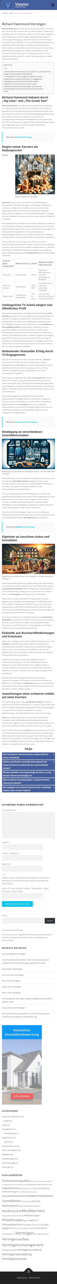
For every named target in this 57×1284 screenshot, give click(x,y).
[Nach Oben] (28, 1271)
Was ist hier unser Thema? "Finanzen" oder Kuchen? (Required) (25, 889)
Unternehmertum (8, 1234)
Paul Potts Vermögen (11, 980)
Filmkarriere (41, 1184)
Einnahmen (34, 1181)
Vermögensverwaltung (17, 1254)
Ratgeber (6, 1154)
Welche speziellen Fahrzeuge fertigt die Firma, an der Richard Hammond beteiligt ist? (27, 774)
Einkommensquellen (16, 1181)
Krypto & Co (7, 1137)
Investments (26, 1201)
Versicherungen (9, 1163)
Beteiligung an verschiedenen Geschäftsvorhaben (22, 81)
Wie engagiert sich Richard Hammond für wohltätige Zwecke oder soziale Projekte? (27, 789)
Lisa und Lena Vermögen (13, 975)
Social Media (26, 1224)
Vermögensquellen (9, 1250)
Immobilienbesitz (11, 1196)
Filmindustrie (31, 1184)
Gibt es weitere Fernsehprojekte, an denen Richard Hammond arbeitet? (26, 781)
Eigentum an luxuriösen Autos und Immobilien (21, 84)
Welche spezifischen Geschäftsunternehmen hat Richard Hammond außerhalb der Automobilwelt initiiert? (25, 764)
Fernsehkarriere (19, 1185)
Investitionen (11, 1201)
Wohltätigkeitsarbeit (14, 1259)
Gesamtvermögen (30, 1188)
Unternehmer (41, 1228)
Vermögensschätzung (29, 1249)
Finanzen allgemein (10, 1116)
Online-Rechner (9, 1146)
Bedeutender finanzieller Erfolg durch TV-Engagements (23, 79)
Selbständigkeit (9, 1158)
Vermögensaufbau (15, 1239)
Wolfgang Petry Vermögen (25, 527)
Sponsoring (31, 1228)
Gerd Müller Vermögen (12, 969)
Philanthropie (12, 1220)
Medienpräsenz (10, 1205)
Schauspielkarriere (11, 1224)
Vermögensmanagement (22, 1244)
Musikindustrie (11, 1211)
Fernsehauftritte (7, 1185)
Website (6, 864)
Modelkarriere (35, 1206)
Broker (7, 1121)
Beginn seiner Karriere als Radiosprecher (18, 74)
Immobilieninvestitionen (37, 1196)
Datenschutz (34, 1277)
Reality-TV (33, 1220)
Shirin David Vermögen (23, 137)
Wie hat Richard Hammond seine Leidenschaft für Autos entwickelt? (25, 756)
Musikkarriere (33, 1210)
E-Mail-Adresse (11, 853)
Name (5, 842)
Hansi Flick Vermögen (11, 992)
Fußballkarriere (10, 1188)
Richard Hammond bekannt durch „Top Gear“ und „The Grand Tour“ (28, 72)
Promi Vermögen (9, 1150)
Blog (11, 13)
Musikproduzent (7, 1216)
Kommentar (9, 810)
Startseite (5, 13)
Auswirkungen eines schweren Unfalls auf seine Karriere (24, 89)
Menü (52, 5)
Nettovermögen (32, 1215)
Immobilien (7, 1129)
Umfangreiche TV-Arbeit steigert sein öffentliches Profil (23, 76)
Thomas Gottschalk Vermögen (26, 422)
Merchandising (24, 1206)
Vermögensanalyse (41, 1234)
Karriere (36, 1201)
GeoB (21, 1188)
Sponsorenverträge (20, 1228)
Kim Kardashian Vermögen (14, 954)
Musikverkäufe (19, 1216)
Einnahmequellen (45, 1181)
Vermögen (24, 1233)
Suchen (4, 915)
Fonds (4, 1125)
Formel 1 (49, 1185)
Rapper (25, 1220)
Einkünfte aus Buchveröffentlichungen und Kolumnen (23, 86)
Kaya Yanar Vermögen (11, 986)
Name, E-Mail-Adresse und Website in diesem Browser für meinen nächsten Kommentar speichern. (25, 881)
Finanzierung (10, 1133)
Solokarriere (36, 1225)
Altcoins (7, 1142)
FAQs (6, 91)
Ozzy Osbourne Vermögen (13, 1007)
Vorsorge (6, 1167)
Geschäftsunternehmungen (27, 1192)
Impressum (22, 1277)
